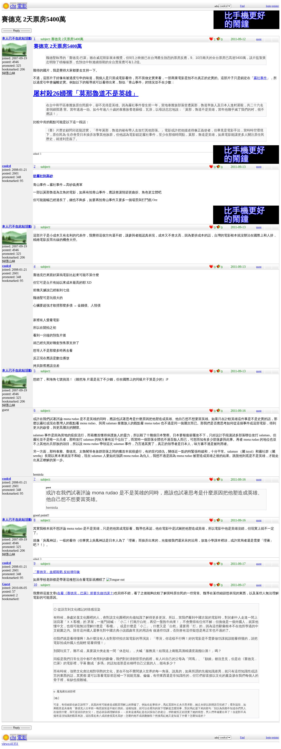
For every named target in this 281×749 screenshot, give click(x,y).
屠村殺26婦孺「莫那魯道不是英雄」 (85, 93)
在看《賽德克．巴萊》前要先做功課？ (85, 593)
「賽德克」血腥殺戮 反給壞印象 (56, 572)
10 (35, 584)
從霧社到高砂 (43, 176)
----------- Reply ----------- (16, 30)
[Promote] (211, 39)
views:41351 (10, 743)
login (268, 6)
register (275, 6)
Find (242, 6)
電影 (22, 6)
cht (13, 6)
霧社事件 (260, 78)
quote (258, 39)
